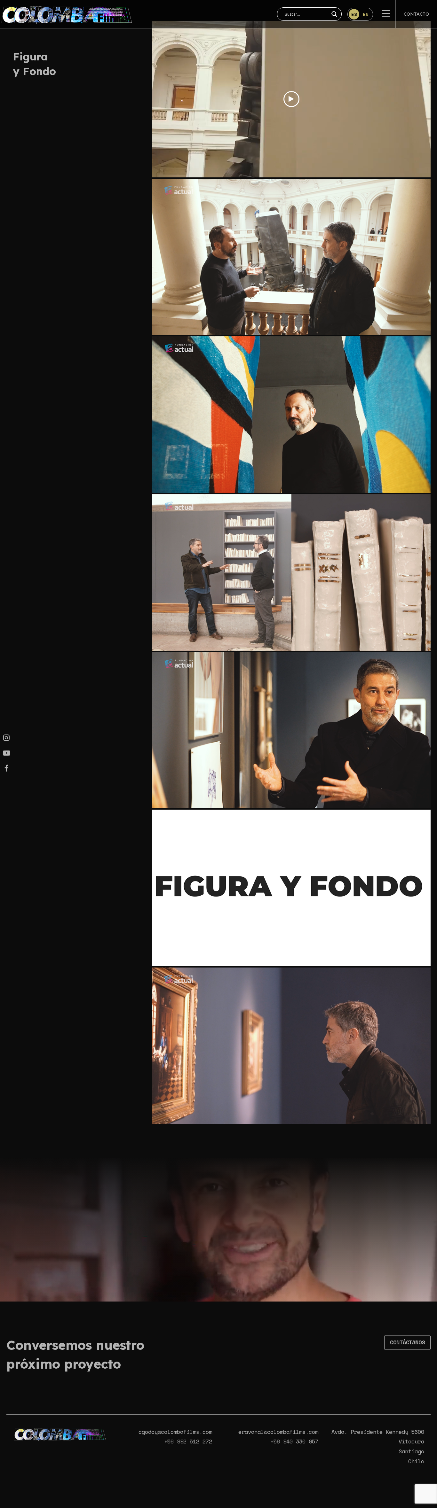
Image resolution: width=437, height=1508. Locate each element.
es (354, 14)
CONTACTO (416, 14)
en (366, 14)
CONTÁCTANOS (407, 1342)
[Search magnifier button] (334, 14)
